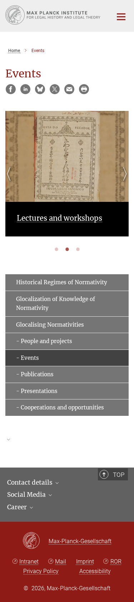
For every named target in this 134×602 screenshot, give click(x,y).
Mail (60, 561)
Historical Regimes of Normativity (61, 282)
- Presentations (37, 391)
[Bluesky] (40, 89)
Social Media (27, 494)
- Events (27, 357)
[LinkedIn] (25, 89)
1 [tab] (56, 248)
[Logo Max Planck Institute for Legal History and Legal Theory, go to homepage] (53, 15)
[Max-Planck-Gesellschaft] (36, 541)
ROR (115, 561)
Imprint (85, 561)
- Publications (35, 374)
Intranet (29, 561)
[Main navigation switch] (121, 17)
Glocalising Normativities (50, 324)
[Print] (84, 89)
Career (17, 507)
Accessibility (95, 571)
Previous (10, 182)
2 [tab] (67, 248)
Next (123, 182)
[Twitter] (54, 89)
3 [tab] (77, 248)
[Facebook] (10, 89)
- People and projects (44, 341)
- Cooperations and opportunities (60, 407)
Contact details (30, 482)
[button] (67, 439)
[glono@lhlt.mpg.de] (67, 443)
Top (118, 474)
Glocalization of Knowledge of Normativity (55, 304)
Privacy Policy (41, 571)
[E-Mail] (69, 89)
